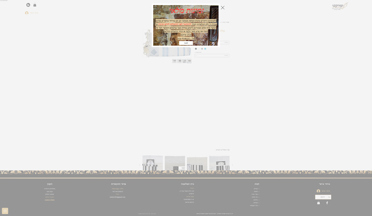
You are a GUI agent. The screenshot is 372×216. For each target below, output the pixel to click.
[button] (186, 43)
